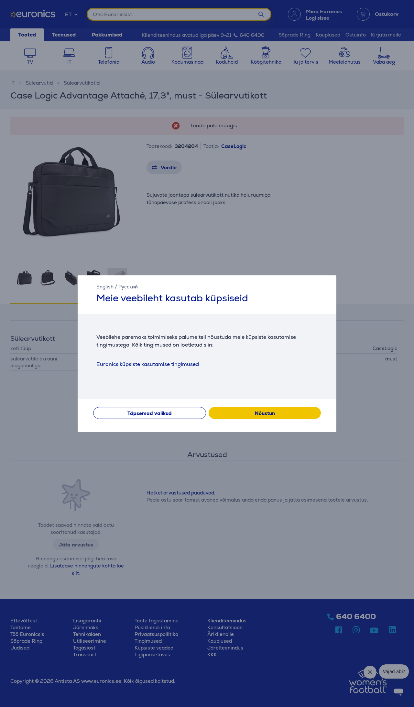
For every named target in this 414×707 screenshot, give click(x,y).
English (105, 287)
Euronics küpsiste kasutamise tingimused (147, 364)
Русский (128, 287)
